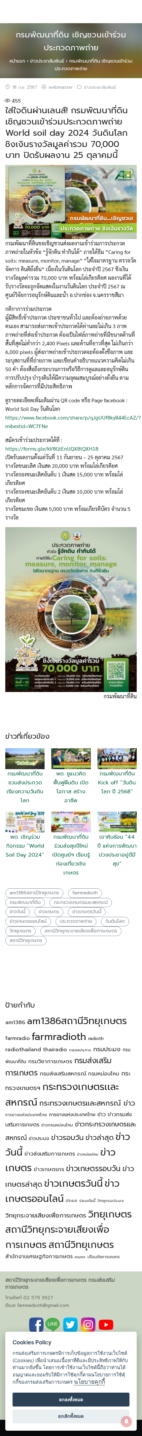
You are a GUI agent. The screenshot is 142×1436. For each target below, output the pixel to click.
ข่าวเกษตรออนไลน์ (28, 921)
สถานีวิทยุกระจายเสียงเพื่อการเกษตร (81, 930)
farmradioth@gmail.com (43, 1305)
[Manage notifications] (126, 1421)
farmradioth (85, 892)
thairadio (55, 1049)
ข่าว (101, 1114)
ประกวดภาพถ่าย (76, 921)
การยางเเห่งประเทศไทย (26, 1115)
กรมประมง (107, 1049)
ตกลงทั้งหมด (71, 1399)
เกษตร (80, 1257)
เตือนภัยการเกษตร (104, 1257)
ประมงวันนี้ (87, 1200)
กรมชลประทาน (80, 1050)
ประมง (71, 1201)
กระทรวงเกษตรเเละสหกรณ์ (81, 902)
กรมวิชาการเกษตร (50, 1061)
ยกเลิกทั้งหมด (71, 1416)
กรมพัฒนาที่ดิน (25, 902)
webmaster (61, 87)
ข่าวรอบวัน (67, 1137)
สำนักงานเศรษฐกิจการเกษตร (39, 1257)
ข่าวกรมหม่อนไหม (57, 1125)
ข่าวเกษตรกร (49, 1169)
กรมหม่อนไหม (103, 1074)
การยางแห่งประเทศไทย (72, 1114)
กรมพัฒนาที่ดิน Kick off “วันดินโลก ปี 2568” (117, 783)
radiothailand (23, 1049)
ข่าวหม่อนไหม (87, 1154)
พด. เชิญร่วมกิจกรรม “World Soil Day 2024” (25, 846)
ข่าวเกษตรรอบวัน (93, 1168)
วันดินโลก (115, 921)
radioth (96, 1038)
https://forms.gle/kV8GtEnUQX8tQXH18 (51, 448)
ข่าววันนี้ (17, 911)
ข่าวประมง (39, 1138)
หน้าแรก (17, 61)
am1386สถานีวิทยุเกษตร (34, 892)
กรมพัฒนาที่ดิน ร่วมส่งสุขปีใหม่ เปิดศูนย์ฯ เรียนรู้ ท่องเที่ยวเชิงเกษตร (71, 855)
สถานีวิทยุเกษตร (26, 940)
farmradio (17, 1038)
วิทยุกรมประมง (110, 1201)
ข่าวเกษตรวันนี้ (86, 911)
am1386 (15, 1022)
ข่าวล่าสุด (100, 1137)
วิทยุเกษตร (20, 930)
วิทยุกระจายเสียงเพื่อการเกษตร (45, 1215)
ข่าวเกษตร (49, 911)
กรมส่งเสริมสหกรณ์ (63, 1073)
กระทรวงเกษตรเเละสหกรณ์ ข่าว (87, 1103)
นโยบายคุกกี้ (89, 1381)
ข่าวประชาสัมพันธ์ (47, 61)
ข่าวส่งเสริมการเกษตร (49, 1154)
